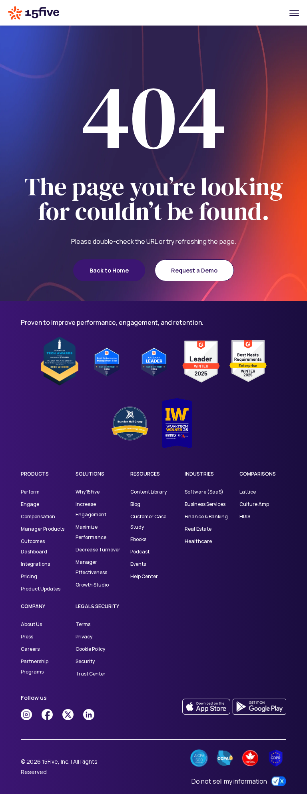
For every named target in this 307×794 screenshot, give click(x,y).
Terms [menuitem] (83, 624)
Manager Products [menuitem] (42, 528)
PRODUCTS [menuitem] (35, 473)
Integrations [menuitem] (35, 564)
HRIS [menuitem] (244, 516)
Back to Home (109, 270)
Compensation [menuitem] (38, 516)
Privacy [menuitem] (84, 636)
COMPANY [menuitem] (33, 606)
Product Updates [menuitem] (40, 588)
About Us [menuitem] (31, 624)
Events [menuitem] (138, 564)
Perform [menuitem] (30, 491)
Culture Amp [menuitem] (254, 504)
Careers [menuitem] (30, 649)
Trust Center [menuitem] (91, 673)
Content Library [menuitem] (148, 491)
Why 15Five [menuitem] (88, 491)
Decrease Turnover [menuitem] (98, 549)
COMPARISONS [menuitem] (257, 473)
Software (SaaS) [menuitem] (204, 491)
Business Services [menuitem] (205, 504)
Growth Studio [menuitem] (92, 584)
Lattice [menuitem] (247, 491)
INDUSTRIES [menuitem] (199, 473)
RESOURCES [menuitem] (145, 473)
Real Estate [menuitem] (198, 528)
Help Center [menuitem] (144, 576)
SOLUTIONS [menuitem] (90, 473)
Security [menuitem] (85, 661)
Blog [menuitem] (135, 504)
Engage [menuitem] (30, 504)
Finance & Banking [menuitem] (206, 516)
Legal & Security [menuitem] (97, 606)
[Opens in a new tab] (26, 714)
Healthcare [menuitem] (198, 541)
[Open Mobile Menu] (294, 13)
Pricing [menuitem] (29, 576)
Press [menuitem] (27, 636)
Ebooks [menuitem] (138, 539)
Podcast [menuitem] (140, 551)
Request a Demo (194, 270)
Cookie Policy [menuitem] (90, 649)
